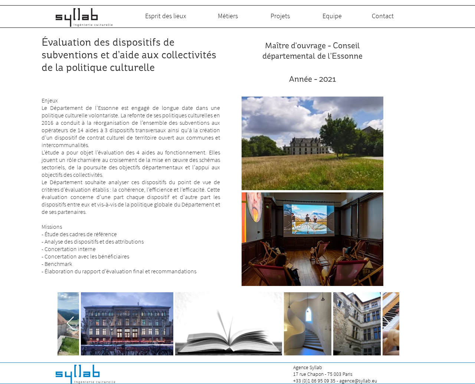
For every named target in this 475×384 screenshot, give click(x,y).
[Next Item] (386, 323)
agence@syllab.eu (358, 380)
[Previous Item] (70, 323)
